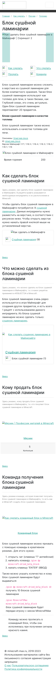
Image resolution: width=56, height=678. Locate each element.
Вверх (5, 257)
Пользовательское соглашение (30, 665)
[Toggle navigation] (49, 5)
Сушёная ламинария (24, 239)
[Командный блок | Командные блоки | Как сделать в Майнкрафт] (27, 518)
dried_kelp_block (12, 141)
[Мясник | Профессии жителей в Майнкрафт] (28, 423)
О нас (7, 665)
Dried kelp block (20, 138)
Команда (41, 74)
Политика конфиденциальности (23, 668)
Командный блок (28, 533)
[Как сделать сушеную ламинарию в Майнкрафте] (28, 336)
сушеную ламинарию (14, 320)
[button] (6, 47)
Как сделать (15, 68)
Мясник (28, 438)
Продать (13, 74)
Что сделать (43, 68)
